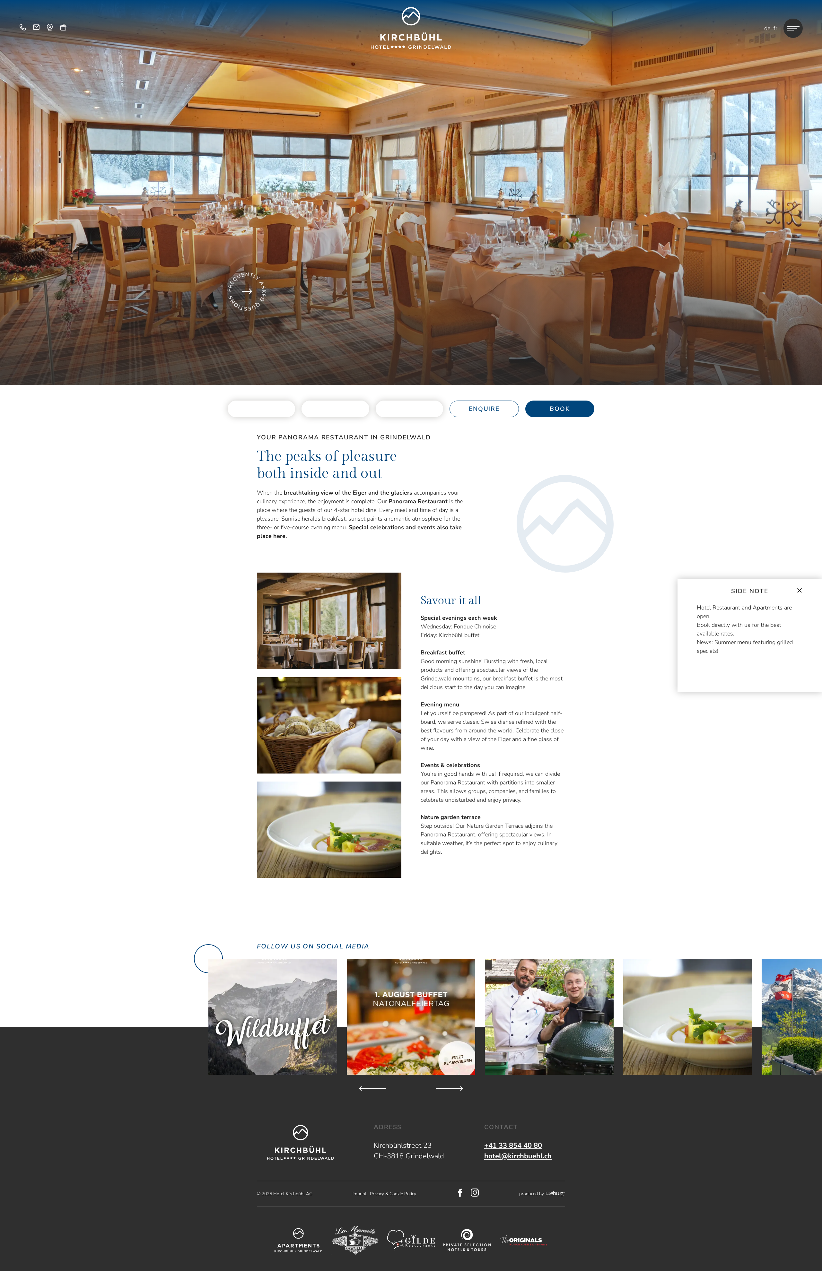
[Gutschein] (63, 28)
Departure (335, 409)
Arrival (261, 409)
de (767, 28)
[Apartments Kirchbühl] (299, 1240)
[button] (329, 621)
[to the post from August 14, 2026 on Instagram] (272, 1017)
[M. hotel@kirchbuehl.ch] (36, 28)
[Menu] (793, 28)
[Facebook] (460, 1194)
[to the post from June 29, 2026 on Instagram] (687, 1017)
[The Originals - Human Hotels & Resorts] (523, 1240)
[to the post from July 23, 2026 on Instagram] (411, 1017)
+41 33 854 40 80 (513, 1145)
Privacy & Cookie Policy (393, 1194)
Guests (409, 404)
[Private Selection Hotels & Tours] (467, 1240)
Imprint (360, 1194)
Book (560, 409)
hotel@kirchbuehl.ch (518, 1156)
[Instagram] (475, 1194)
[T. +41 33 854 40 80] (22, 28)
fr (775, 28)
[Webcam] (49, 28)
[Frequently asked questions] (247, 291)
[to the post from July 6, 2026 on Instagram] (549, 1017)
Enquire (484, 409)
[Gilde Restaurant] (411, 1240)
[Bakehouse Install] (411, 28)
